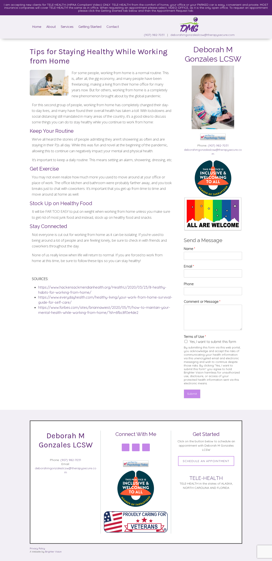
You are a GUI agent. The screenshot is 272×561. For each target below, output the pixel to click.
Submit (192, 394)
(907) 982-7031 (154, 35)
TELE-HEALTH (206, 478)
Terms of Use (195, 336)
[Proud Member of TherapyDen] (213, 178)
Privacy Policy (37, 548)
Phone (189, 284)
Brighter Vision (53, 551)
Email (189, 266)
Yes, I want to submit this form (213, 342)
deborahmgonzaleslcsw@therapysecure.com (202, 35)
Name (189, 249)
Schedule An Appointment (206, 461)
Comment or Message (202, 301)
